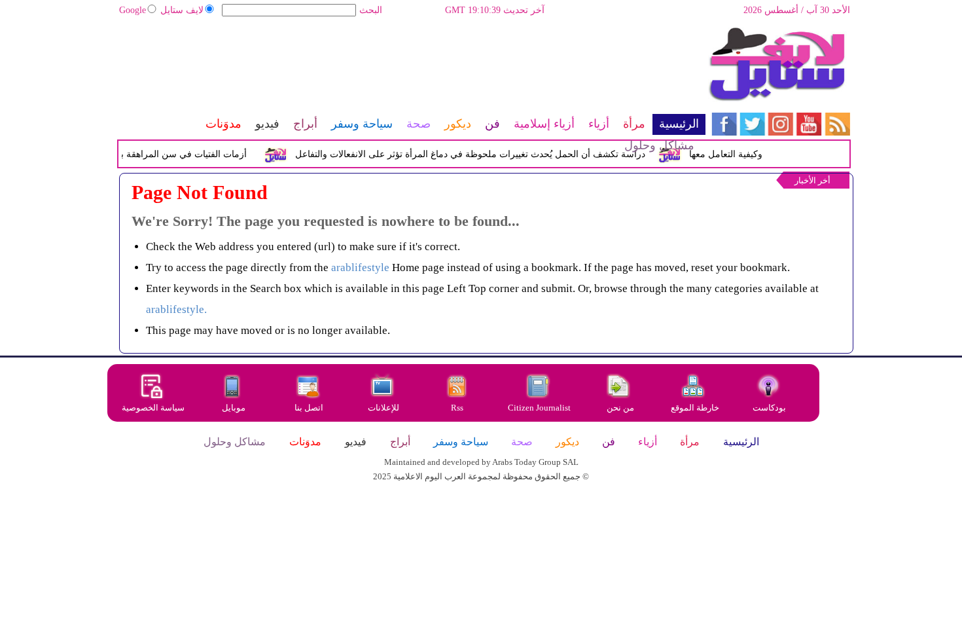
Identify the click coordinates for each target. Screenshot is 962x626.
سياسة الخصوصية (153, 408)
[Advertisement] (411, 68)
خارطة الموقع (695, 408)
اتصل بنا (308, 408)
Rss (458, 408)
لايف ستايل (182, 10)
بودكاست (769, 408)
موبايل (234, 408)
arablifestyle (360, 267)
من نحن (620, 408)
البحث (370, 10)
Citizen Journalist (539, 408)
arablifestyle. (176, 309)
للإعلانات (383, 408)
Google (132, 10)
